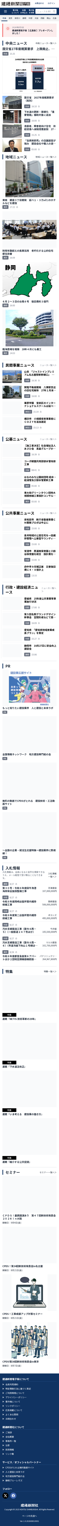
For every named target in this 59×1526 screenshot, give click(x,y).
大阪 (36, 18)
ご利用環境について (13, 1392)
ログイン (51, 3)
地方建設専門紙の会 (13, 1476)
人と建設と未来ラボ (13, 1471)
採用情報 (8, 1449)
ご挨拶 (7, 1432)
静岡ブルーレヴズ (12, 1480)
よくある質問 (10, 1414)
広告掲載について (12, 1410)
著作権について (11, 1401)
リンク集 (8, 1453)
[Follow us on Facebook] (13, 1496)
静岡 (24, 18)
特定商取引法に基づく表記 (16, 1388)
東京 (10, 18)
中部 (30, 18)
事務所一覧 (9, 1441)
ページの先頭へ (29, 1515)
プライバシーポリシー (14, 1397)
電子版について (15, 11)
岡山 (48, 18)
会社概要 (8, 1436)
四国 (42, 18)
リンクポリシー (11, 1405)
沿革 (6, 1445)
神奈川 (17, 18)
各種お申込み (24, 11)
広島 (54, 18)
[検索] (54, 11)
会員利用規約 (10, 1384)
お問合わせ (39, 3)
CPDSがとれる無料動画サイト (18, 1467)
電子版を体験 (31, 11)
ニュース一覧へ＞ (48, 365)
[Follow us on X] (5, 1496)
